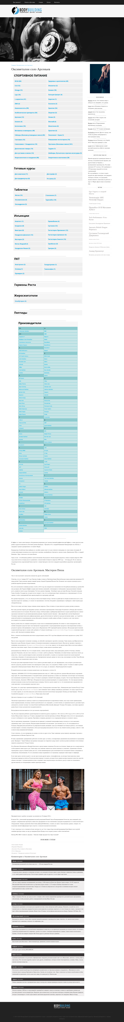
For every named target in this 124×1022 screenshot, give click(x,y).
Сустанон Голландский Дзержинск (99, 234)
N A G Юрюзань (16, 851)
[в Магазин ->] (100, 65)
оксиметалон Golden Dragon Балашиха (63, 630)
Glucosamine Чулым (17, 844)
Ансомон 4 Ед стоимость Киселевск (22, 849)
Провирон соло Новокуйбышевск (36, 645)
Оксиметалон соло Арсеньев (24, 65)
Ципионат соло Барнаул (31, 689)
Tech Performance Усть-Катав (98, 218)
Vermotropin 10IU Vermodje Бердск (96, 198)
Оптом (48, 2)
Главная (13, 65)
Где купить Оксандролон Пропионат (99, 223)
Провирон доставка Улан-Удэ (94, 239)
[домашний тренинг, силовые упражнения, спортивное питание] (28, 8)
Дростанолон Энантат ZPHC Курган (95, 243)
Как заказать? (17, 2)
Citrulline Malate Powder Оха (94, 213)
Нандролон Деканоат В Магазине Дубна (99, 247)
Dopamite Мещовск (17, 846)
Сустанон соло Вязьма (29, 694)
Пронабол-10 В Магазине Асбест (100, 208)
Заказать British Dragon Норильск (98, 228)
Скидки (41, 2)
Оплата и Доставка (30, 2)
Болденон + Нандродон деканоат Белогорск (24, 853)
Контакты (57, 2)
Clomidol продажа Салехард (95, 203)
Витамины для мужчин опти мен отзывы (99, 255)
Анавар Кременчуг (96, 251)
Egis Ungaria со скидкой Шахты (97, 193)
